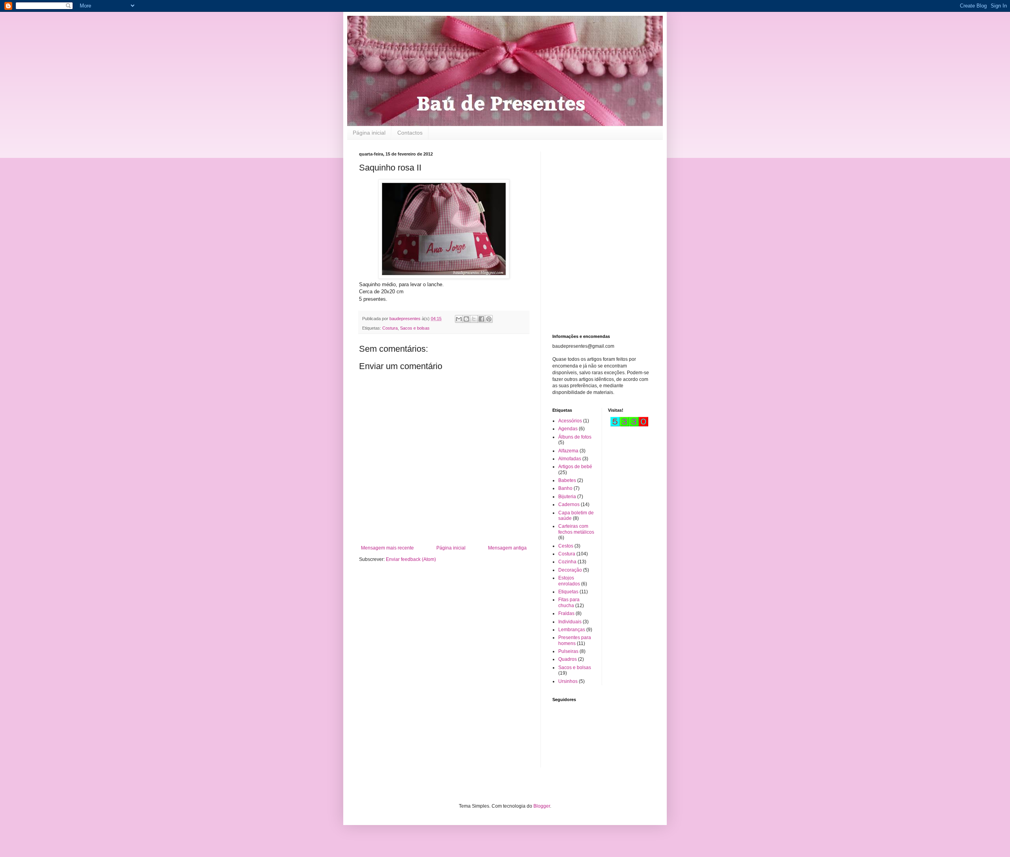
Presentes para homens (574, 640)
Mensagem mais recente (387, 548)
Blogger (541, 806)
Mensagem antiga (507, 548)
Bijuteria (567, 496)
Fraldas (566, 613)
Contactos (410, 132)
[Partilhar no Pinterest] (489, 319)
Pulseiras (568, 651)
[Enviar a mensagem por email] (459, 319)
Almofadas (569, 458)
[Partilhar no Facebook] (481, 319)
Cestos (565, 546)
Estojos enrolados (569, 580)
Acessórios (570, 421)
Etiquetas (568, 591)
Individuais (570, 621)
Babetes (567, 480)
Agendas (568, 428)
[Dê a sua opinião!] (466, 319)
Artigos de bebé (575, 466)
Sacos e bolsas (415, 328)
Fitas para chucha (569, 602)
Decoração (570, 570)
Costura (390, 328)
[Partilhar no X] (474, 319)
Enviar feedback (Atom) (411, 559)
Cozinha (567, 561)
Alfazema (568, 451)
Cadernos (569, 504)
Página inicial (369, 132)
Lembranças (571, 629)
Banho (565, 488)
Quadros (567, 659)
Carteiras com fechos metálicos (576, 528)
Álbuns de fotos (574, 437)
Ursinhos (568, 681)
